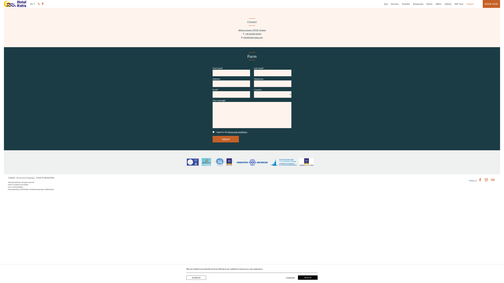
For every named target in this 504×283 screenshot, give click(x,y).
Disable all (196, 277)
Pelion (429, 4)
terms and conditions (237, 132)
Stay (386, 4)
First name (218, 68)
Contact (470, 4)
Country (258, 89)
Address (216, 79)
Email (215, 89)
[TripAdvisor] (493, 180)
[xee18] (306, 165)
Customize (290, 277)
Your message (219, 100)
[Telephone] (39, 4)
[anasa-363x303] (206, 165)
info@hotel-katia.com (253, 37)
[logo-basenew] (252, 165)
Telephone (258, 79)
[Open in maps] (42, 4)
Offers (438, 4)
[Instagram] (486, 180)
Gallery (448, 4)
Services (395, 4)
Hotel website (12, 189)
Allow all (307, 277)
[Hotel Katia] (15, 4)
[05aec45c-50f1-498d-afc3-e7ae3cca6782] (223, 165)
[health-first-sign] (192, 165)
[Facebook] (480, 180)
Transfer (406, 4)
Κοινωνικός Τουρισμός (25, 177)
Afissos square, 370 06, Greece (252, 30)
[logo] (283, 165)
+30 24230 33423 (253, 33)
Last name (259, 68)
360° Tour (459, 4)
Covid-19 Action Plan (45, 177)
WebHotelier (49, 189)
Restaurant (418, 4)
